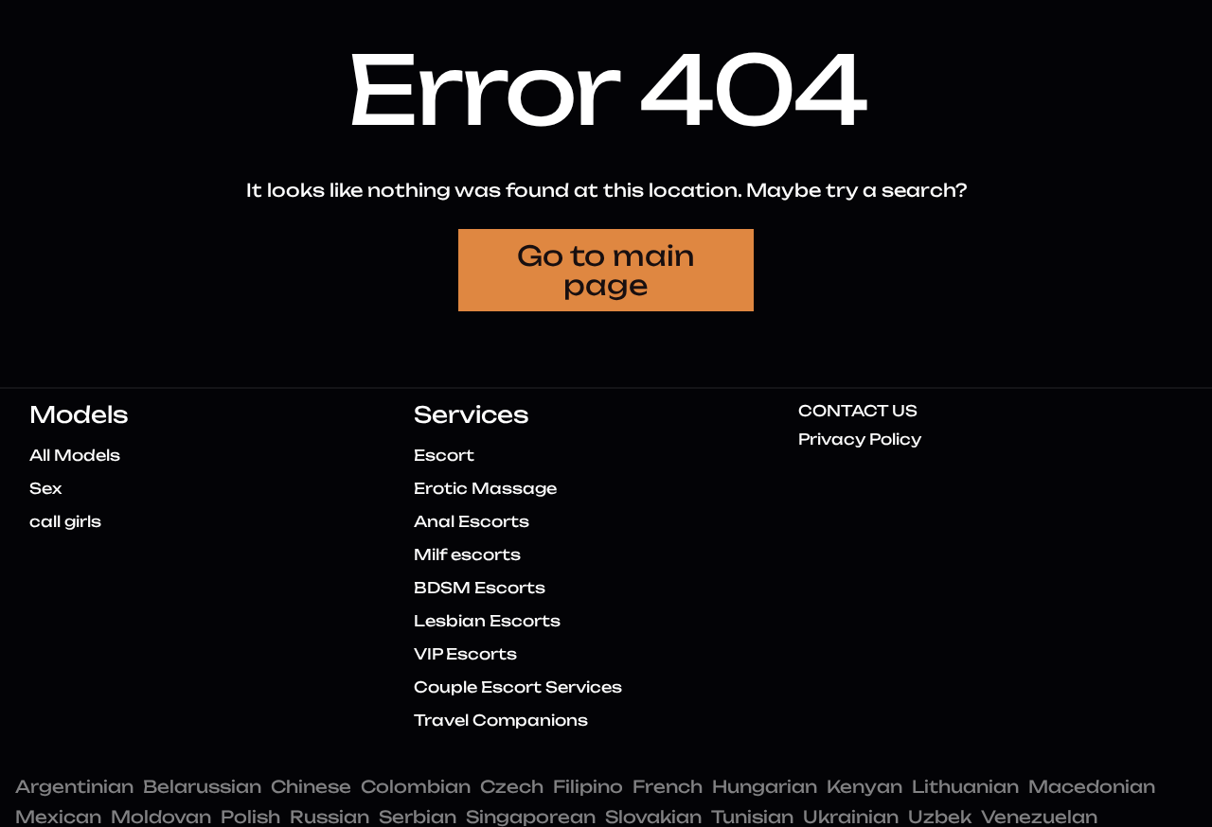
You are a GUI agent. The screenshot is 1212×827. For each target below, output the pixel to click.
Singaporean (531, 816)
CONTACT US (858, 410)
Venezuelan (1039, 816)
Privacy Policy (859, 439)
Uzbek (939, 816)
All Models (74, 455)
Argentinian (74, 786)
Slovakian (653, 816)
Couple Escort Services (518, 686)
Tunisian (752, 816)
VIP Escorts (465, 653)
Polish (250, 816)
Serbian (417, 816)
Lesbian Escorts (487, 620)
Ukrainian (851, 816)
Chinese (311, 786)
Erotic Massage (485, 488)
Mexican (58, 816)
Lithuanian (965, 786)
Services (471, 414)
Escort (444, 455)
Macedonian (1091, 786)
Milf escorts (467, 554)
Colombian (416, 786)
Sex (45, 488)
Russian (329, 816)
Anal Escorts (471, 521)
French (668, 786)
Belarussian (202, 786)
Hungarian (764, 786)
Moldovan (161, 816)
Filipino (588, 786)
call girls (65, 521)
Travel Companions (501, 720)
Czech (512, 786)
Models (79, 414)
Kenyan (864, 786)
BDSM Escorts (479, 587)
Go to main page (606, 270)
